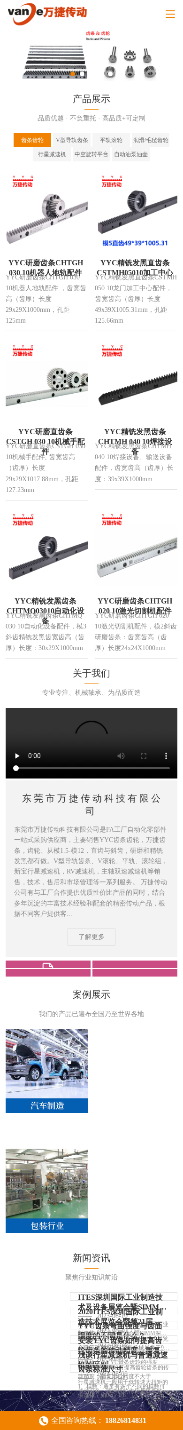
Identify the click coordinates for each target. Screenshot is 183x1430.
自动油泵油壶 (131, 154)
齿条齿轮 (32, 140)
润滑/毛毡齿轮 (150, 140)
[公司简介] (48, 964)
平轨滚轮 (111, 140)
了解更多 (91, 936)
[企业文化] (134, 964)
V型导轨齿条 (72, 140)
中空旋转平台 (91, 154)
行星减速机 (52, 154)
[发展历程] (48, 973)
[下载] (134, 973)
